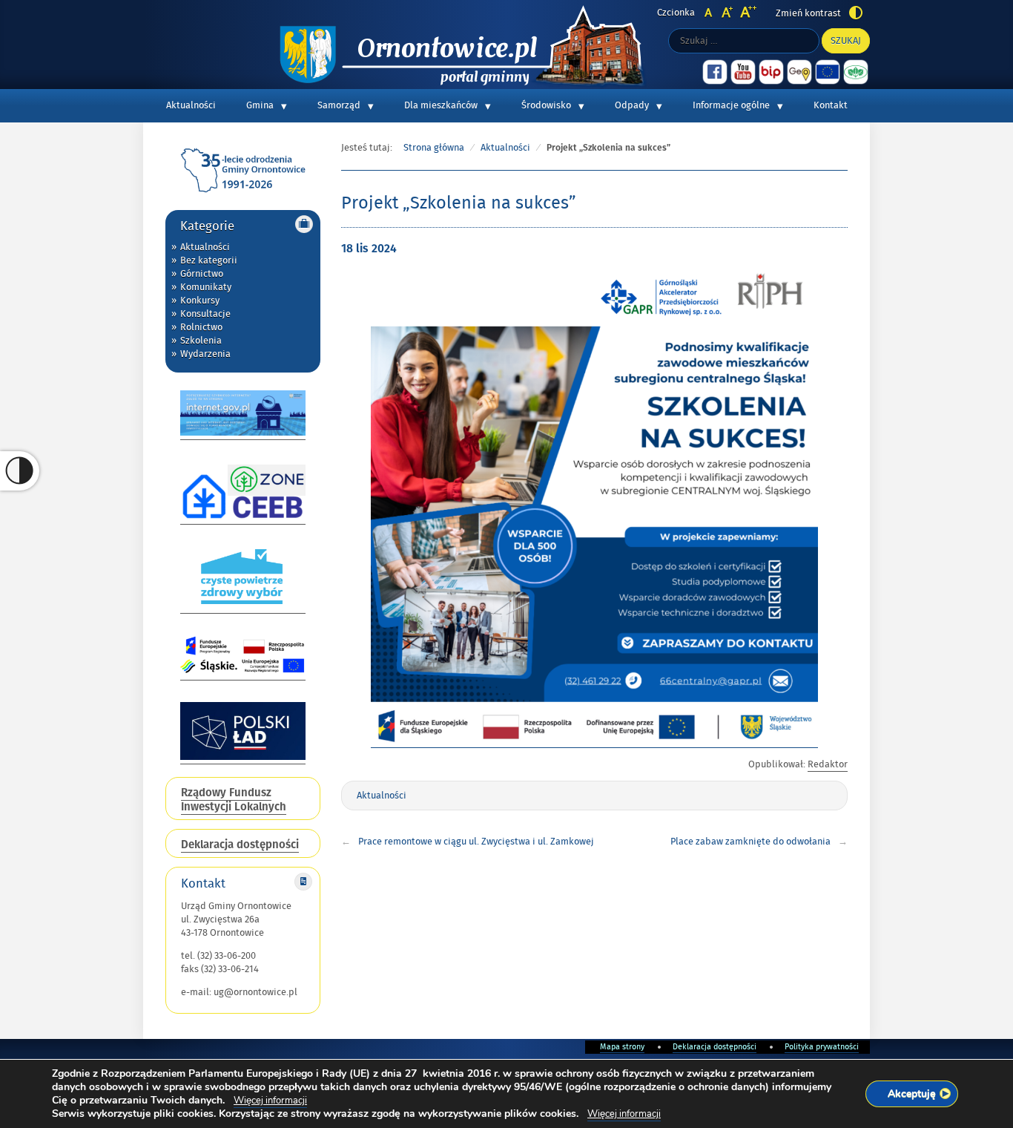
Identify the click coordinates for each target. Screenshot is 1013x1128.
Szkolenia (201, 340)
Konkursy (200, 300)
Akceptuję (912, 1093)
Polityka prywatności (822, 1046)
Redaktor (828, 764)
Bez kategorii (208, 260)
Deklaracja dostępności (714, 1046)
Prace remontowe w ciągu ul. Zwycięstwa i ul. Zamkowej (476, 841)
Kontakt (831, 105)
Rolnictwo (201, 327)
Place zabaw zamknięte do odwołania (750, 841)
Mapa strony (622, 1046)
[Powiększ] (798, 285)
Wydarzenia (205, 354)
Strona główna (433, 147)
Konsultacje (205, 314)
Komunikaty (205, 287)
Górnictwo (201, 274)
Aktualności (191, 105)
